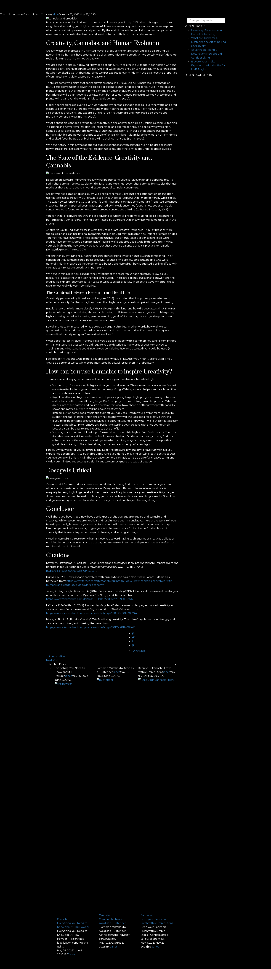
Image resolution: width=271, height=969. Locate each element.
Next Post (52, 660)
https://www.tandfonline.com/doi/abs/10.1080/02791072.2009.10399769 (90, 599)
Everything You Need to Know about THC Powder (73, 925)
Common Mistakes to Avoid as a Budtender (112, 921)
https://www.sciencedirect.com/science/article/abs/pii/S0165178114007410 (91, 627)
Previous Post (57, 656)
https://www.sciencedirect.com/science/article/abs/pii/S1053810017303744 (91, 613)
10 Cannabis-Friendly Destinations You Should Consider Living (206, 53)
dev (55, 14)
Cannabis (62, 919)
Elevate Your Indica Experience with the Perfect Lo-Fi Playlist (209, 65)
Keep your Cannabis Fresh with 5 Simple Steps (157, 921)
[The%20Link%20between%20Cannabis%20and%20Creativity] (133, 633)
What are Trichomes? (205, 38)
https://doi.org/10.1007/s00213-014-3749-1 (71, 570)
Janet (68, 675)
